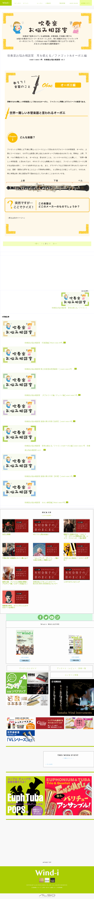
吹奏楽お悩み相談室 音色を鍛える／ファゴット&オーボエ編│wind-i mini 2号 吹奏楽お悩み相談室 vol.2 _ (57, 448)
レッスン (40, 3)
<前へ (37, 243)
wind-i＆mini (74, 3)
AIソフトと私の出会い (41, 534)
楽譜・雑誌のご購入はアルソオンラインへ (47, 889)
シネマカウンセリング (72, 582)
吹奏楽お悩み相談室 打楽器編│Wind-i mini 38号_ (44, 343)
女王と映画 (6, 534)
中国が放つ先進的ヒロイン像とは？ (15, 558)
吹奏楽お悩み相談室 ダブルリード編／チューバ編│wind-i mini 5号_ (51, 395)
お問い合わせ (45, 887)
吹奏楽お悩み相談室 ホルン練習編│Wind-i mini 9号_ (45, 503)
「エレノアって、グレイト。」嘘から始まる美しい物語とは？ (46, 559)
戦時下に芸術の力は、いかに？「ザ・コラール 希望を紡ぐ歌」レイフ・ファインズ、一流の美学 (76, 536)
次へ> (55, 243)
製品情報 (62, 3)
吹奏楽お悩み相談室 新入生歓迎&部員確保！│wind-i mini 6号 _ (49, 369)
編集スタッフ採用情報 (56, 887)
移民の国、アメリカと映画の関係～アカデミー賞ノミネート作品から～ (15, 583)
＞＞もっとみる (48, 764)
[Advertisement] (50, 839)
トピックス (17, 3)
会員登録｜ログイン (85, 3)
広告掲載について (36, 887)
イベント (26, 3)
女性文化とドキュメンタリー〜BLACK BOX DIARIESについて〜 (45, 583)
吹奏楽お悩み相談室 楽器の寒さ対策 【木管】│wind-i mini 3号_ (49, 476)
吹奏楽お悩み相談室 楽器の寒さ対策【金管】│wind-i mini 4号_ (49, 421)
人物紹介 (48, 3)
